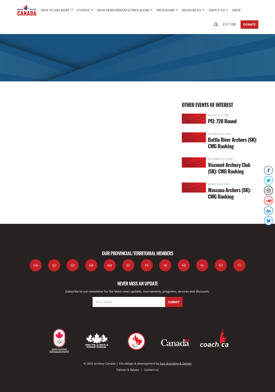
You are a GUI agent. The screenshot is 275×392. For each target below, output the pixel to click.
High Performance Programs (123, 10)
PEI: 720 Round (222, 121)
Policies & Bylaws (127, 370)
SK (165, 265)
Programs (166, 10)
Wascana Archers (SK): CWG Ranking (229, 193)
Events (83, 10)
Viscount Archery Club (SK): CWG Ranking (229, 168)
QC (54, 265)
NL (202, 265)
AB (184, 265)
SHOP (236, 10)
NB (91, 265)
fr (233, 24)
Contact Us (151, 370)
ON (35, 265)
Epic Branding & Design (176, 363)
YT (239, 265)
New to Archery (55, 10)
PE (147, 265)
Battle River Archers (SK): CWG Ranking (232, 143)
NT (221, 265)
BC (128, 265)
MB (109, 265)
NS (73, 265)
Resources (191, 10)
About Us (216, 10)
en (225, 24)
